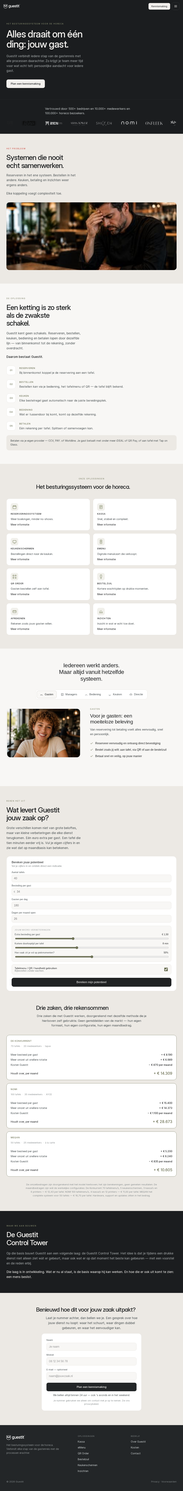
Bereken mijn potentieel (91, 982)
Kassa (81, 1441)
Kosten (135, 1447)
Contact (136, 1453)
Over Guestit (138, 1441)
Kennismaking (159, 6)
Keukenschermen (87, 1465)
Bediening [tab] (95, 694)
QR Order (83, 1453)
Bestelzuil (83, 1459)
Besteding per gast (21, 885)
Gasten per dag (20, 899)
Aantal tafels (18, 872)
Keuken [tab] (117, 694)
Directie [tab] (138, 694)
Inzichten (83, 1470)
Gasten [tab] (49, 694)
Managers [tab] (71, 694)
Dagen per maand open (24, 912)
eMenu (82, 1447)
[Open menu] (175, 6)
